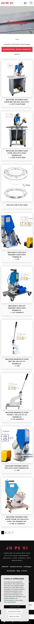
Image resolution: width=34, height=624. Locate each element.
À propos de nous (16, 567)
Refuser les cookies (14, 616)
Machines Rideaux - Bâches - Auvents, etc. (17, 49)
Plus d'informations (10, 602)
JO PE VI (6, 3)
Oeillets (17, 54)
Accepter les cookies (15, 607)
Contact (24, 571)
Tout (17, 39)
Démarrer (5, 567)
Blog (18, 571)
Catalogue (27, 567)
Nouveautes (11, 571)
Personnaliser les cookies (14, 611)
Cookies (29, 605)
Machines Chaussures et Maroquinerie (17, 44)
